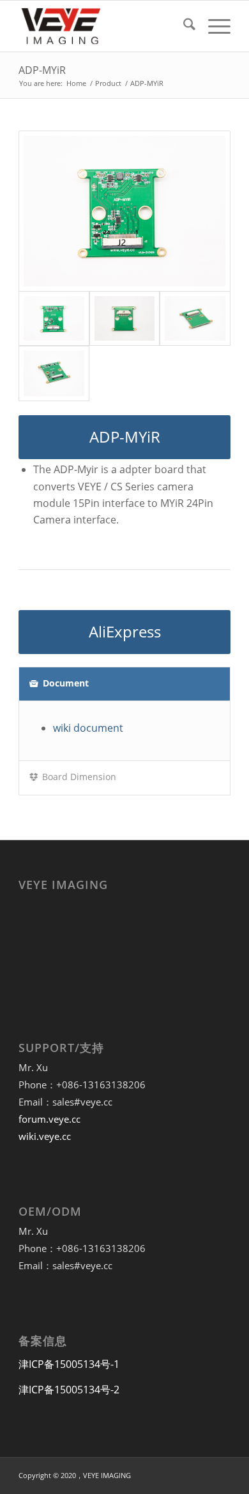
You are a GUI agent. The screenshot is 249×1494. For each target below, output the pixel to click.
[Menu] (212, 26)
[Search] (182, 26)
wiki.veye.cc (45, 1136)
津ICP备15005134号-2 (69, 1390)
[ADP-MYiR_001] (54, 373)
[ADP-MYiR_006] (124, 211)
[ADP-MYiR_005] (124, 318)
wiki (88, 728)
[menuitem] (182, 26)
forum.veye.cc (49, 1119)
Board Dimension (79, 777)
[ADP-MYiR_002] (195, 318)
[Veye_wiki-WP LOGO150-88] (103, 26)
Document (66, 683)
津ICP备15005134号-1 (69, 1364)
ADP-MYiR (42, 70)
